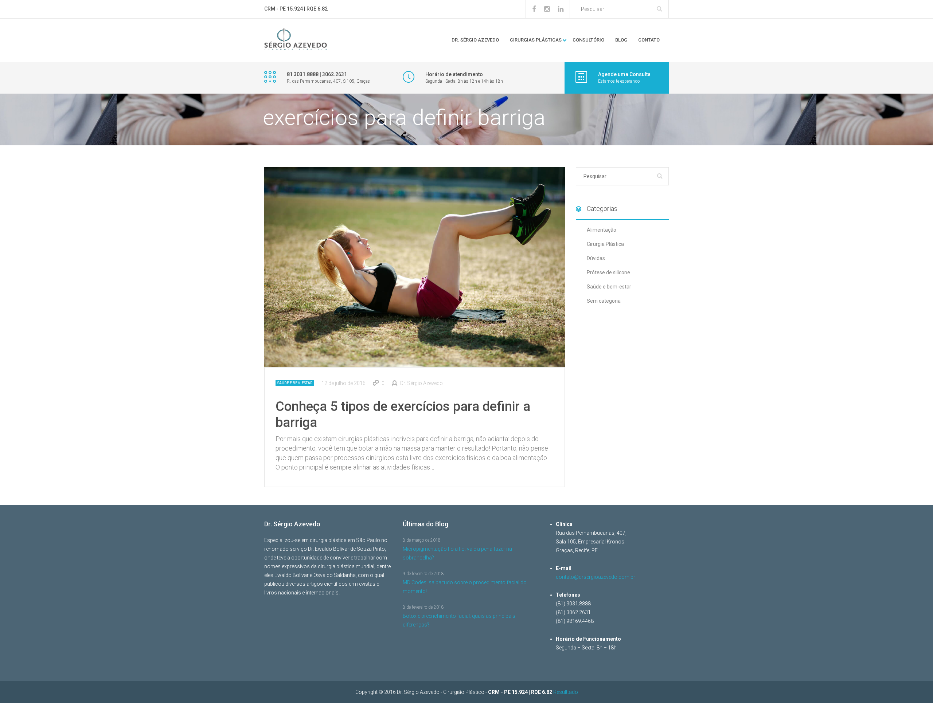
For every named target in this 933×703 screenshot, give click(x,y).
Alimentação (601, 230)
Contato (649, 40)
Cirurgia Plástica (605, 244)
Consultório (588, 40)
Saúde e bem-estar (294, 383)
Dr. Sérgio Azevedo (475, 40)
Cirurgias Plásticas (536, 40)
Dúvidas (596, 258)
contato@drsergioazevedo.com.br (595, 577)
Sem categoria (604, 301)
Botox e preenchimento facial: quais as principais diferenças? (459, 620)
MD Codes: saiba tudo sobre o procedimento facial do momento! (465, 587)
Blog (621, 40)
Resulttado (565, 692)
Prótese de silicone (608, 272)
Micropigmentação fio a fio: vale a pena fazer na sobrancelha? (457, 553)
